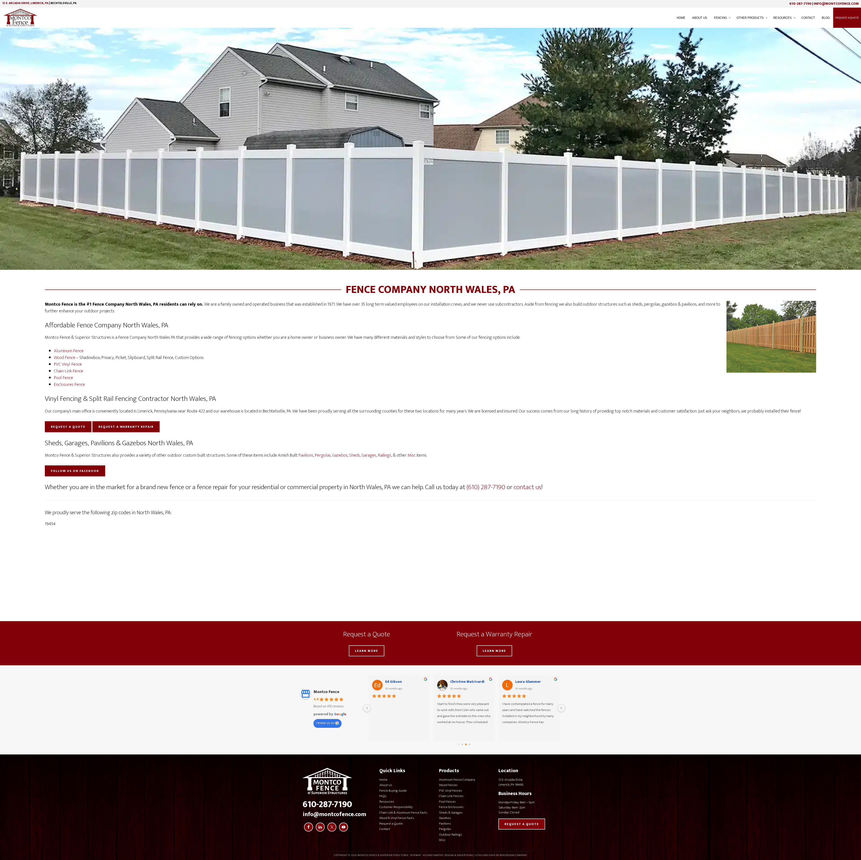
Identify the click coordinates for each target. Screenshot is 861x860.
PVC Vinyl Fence (68, 364)
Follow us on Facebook (75, 470)
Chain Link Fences (451, 796)
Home (383, 779)
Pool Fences (447, 801)
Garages (368, 455)
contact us (527, 487)
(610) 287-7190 (486, 487)
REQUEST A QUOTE (68, 426)
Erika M (521, 682)
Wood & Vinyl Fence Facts (396, 818)
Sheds (354, 455)
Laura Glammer (463, 682)
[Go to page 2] (466, 744)
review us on (325, 723)
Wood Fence (64, 357)
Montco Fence (326, 692)
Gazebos (340, 455)
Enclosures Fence (69, 384)
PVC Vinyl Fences (450, 790)
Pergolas (323, 455)
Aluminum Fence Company (457, 779)
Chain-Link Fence (68, 371)
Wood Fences (448, 785)
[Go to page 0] (458, 744)
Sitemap (415, 855)
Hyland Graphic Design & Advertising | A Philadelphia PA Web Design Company (475, 855)
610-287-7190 (800, 4)
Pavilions (305, 455)
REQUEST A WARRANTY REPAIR (126, 426)
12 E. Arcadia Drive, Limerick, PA (25, 3)
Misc (412, 455)
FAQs (383, 796)
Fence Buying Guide (393, 790)
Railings (384, 455)
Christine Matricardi (402, 682)
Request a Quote (391, 823)
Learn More (366, 650)
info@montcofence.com (836, 4)
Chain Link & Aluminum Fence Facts (403, 812)
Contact (384, 829)
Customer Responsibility (396, 807)
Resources (386, 801)
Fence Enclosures (451, 807)
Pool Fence (63, 378)
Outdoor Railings (450, 834)
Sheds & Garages (451, 812)
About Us (385, 785)
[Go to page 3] (469, 744)
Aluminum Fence (69, 351)
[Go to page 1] (462, 744)
